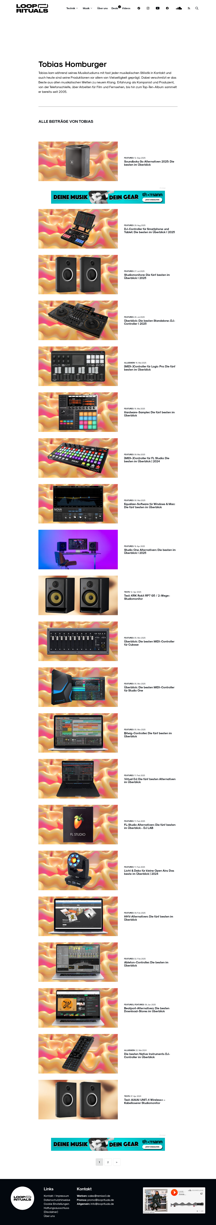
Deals (114, 8)
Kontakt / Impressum (56, 1195)
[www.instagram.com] (148, 8)
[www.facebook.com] (167, 8)
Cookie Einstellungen (56, 1203)
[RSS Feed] (189, 8)
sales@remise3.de (99, 1195)
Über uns (102, 8)
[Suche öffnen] (196, 8)
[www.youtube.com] (157, 8)
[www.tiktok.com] (139, 8)
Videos (126, 8)
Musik (86, 8)
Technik (70, 8)
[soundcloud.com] (179, 8)
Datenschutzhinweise (57, 1199)
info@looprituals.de (102, 1203)
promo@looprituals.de (100, 1199)
